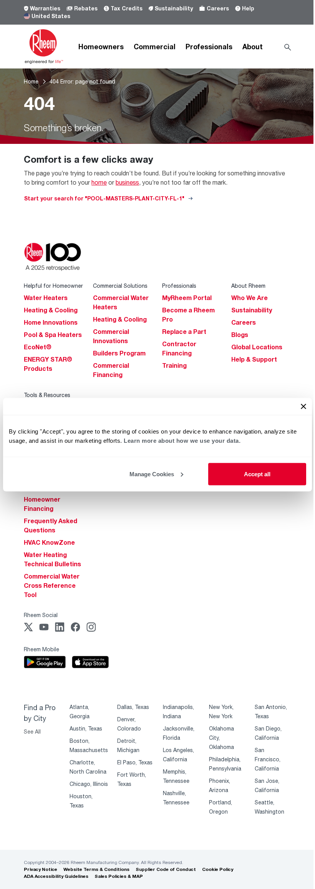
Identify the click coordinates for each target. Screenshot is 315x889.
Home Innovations (51, 322)
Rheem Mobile (41, 649)
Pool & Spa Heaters (53, 335)
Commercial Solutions (120, 285)
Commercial (155, 46)
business (127, 182)
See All (32, 731)
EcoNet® (37, 347)
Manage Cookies (151, 473)
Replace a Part (184, 331)
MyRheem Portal (187, 298)
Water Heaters (46, 298)
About (252, 46)
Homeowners (101, 46)
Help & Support (254, 359)
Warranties (45, 8)
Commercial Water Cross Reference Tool (52, 585)
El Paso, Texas (135, 762)
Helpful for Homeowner (53, 285)
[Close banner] (303, 406)
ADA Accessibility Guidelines (56, 876)
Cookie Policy (217, 869)
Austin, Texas (86, 728)
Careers (218, 8)
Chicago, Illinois (89, 784)
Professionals (209, 46)
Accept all (257, 473)
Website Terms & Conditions (96, 869)
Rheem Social (41, 615)
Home (31, 81)
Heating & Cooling (51, 310)
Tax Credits (127, 8)
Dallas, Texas (133, 707)
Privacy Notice (40, 869)
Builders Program (119, 353)
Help (248, 8)
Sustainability (174, 8)
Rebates (86, 8)
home (99, 182)
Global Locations (256, 347)
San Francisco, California (267, 759)
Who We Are (249, 298)
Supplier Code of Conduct (166, 869)
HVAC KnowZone (49, 542)
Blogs (239, 335)
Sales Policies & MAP (118, 876)
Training (174, 365)
